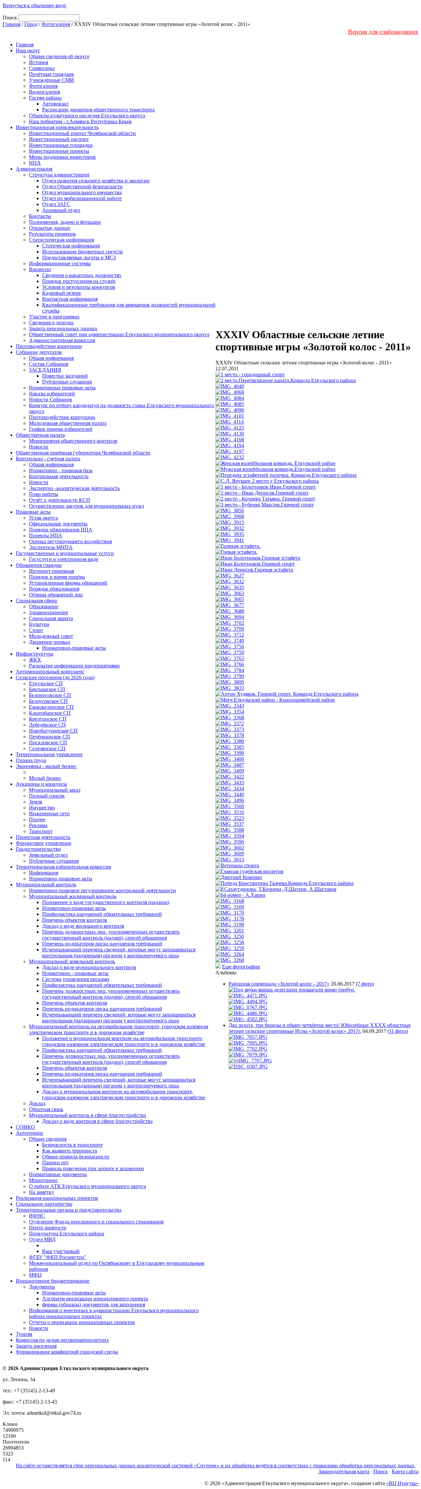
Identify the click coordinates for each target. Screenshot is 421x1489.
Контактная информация (70, 299)
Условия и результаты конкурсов (78, 287)
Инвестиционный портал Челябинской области (82, 133)
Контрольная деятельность (58, 476)
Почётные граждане (51, 74)
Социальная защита (51, 618)
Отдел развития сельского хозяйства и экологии (96, 180)
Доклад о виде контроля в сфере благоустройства (97, 1121)
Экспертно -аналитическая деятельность (74, 488)
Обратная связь (46, 1109)
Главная (11, 24)
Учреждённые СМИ (51, 80)
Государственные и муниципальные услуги (65, 553)
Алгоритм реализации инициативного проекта (95, 1298)
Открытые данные (49, 228)
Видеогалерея (44, 92)
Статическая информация (71, 245)
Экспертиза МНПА (51, 547)
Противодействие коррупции (49, 346)
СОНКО (25, 1127)
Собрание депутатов (39, 352)
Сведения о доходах (51, 322)
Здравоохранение (48, 612)
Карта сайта (405, 1471)
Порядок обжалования (54, 589)
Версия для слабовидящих (383, 31)
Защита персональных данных (63, 328)
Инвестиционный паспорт (59, 139)
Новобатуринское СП (53, 730)
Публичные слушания (67, 381)
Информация (43, 872)
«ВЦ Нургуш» (402, 1483)
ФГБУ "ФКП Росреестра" (57, 1257)
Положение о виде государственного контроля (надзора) (105, 902)
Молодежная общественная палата (68, 423)
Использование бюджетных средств (82, 251)
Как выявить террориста (69, 1150)
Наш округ (28, 50)
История (38, 62)
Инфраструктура (34, 654)
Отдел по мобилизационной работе (82, 198)
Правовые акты (33, 512)
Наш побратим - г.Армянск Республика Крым (80, 121)
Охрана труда (31, 760)
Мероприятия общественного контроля (73, 441)
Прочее (37, 819)
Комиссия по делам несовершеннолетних (62, 1340)
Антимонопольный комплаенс (50, 671)
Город (30, 24)
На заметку (41, 1192)
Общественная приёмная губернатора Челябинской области (83, 452)
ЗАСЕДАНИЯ (45, 370)
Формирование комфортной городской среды (67, 1352)
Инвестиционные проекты (59, 151)
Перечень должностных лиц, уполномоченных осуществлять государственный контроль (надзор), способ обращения (111, 935)
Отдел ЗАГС (56, 204)
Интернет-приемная (51, 571)
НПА (35, 163)
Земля (35, 801)
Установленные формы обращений (68, 583)
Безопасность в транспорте (72, 1145)
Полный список (47, 796)
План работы (43, 494)
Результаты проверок (52, 234)
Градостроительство (38, 849)
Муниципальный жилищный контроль (72, 896)
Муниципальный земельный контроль (72, 961)
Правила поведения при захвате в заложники (93, 1168)
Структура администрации (59, 174)
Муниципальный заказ (54, 790)
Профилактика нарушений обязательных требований (102, 914)
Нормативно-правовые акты (74, 648)
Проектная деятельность (43, 837)
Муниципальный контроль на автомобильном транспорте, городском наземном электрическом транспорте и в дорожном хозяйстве (118, 1029)
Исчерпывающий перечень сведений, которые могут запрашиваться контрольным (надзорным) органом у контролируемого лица (118, 952)
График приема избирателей (60, 429)
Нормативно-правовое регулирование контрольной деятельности (102, 890)
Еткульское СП (46, 683)
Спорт (36, 630)
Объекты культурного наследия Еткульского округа (87, 115)
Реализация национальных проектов (57, 1198)
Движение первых (49, 642)
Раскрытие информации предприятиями (74, 665)
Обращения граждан (39, 565)
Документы (42, 1287)
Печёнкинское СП (49, 736)
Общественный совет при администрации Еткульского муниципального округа (119, 334)
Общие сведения (47, 1139)
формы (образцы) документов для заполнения (93, 1304)
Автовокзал (55, 103)
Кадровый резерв (61, 293)
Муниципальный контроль (46, 884)
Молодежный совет (51, 636)
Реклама (38, 825)
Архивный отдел (61, 210)
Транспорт (41, 831)
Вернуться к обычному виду (34, 5)
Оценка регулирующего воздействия (70, 541)
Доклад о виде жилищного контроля (83, 926)
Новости (38, 447)
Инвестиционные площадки (61, 145)
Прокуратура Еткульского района (66, 1233)
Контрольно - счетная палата (48, 458)
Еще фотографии (241, 966)
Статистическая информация (61, 240)
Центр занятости (47, 1227)
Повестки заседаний (65, 376)
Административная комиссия (62, 340)
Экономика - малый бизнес (46, 766)
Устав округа (43, 518)
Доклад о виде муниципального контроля (89, 967)
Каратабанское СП (50, 713)
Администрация (34, 169)
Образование (43, 606)
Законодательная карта (343, 1471)
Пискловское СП (48, 742)
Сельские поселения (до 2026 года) (55, 677)
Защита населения (36, 1346)
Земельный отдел (48, 855)
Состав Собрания (48, 364)
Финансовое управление (43, 843)
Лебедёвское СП (47, 725)
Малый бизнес (45, 778)
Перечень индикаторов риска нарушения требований (102, 943)
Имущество (42, 807)
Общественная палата (40, 435)
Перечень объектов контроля (74, 920)
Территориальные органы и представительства (68, 1210)
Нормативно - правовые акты (75, 973)
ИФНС (37, 1216)
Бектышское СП (47, 689)
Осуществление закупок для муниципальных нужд (86, 506)
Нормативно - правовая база (60, 470)
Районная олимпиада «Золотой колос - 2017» (279, 984)
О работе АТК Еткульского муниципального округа (87, 1186)
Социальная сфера (36, 600)
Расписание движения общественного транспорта (98, 109)
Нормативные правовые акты (62, 387)
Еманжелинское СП (51, 707)
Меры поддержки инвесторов (62, 157)
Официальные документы (58, 523)
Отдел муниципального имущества (82, 192)
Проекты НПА (45, 535)
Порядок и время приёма (57, 577)
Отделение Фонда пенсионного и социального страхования (96, 1221)
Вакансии (40, 269)
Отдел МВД (42, 1239)
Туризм (24, 1334)
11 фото (397, 1031)
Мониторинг (43, 1180)
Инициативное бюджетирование (52, 1281)
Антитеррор (29, 1133)
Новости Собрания (50, 399)
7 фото (365, 984)
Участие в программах (54, 316)
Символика (42, 68)
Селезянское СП (47, 748)
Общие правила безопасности (75, 1156)
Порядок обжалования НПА (60, 529)
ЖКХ (35, 660)
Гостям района (45, 98)
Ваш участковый (61, 1251)
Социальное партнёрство (44, 1204)
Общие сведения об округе (59, 56)
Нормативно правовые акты (60, 878)
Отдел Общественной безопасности (82, 186)
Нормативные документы (58, 1174)
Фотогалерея (55, 24)
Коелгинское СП (47, 719)
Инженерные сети (49, 813)
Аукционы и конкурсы (41, 784)
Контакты (40, 216)
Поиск (380, 1471)
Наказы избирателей (52, 393)
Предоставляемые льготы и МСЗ (79, 257)
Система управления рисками (75, 979)
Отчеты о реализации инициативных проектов (82, 1322)
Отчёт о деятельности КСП (59, 500)
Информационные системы (60, 263)
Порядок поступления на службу (79, 281)
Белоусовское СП (48, 701)
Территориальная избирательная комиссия (63, 867)
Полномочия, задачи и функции (65, 222)
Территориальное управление (49, 754)
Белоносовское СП (50, 695)
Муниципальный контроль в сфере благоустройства (87, 1115)
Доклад (37, 1103)
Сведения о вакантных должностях (81, 275)
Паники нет (55, 1162)
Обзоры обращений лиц (56, 594)
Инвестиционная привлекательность (57, 127)
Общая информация (51, 358)
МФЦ (35, 1275)
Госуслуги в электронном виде (63, 559)
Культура (39, 624)
